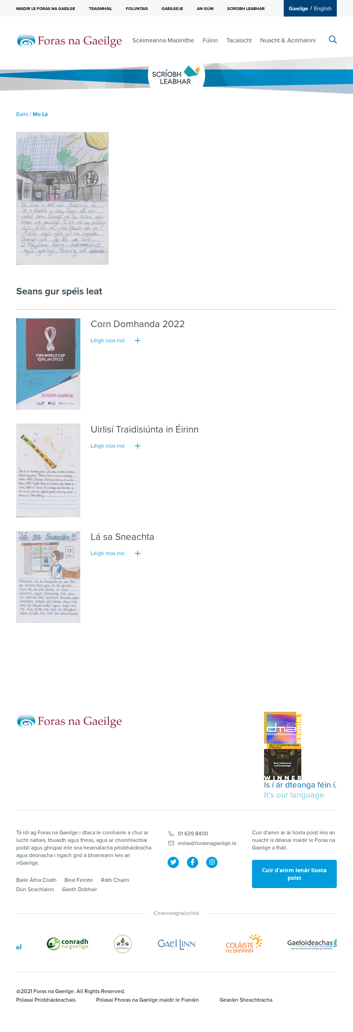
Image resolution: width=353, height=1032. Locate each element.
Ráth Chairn (115, 880)
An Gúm (205, 8)
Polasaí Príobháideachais (45, 1000)
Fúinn (210, 40)
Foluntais (137, 8)
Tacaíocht (239, 40)
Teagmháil (100, 8)
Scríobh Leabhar (246, 8)
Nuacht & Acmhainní (288, 40)
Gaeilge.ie (172, 8)
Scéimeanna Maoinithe (163, 40)
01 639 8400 (193, 833)
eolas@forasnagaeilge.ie (207, 843)
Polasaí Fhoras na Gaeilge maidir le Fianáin (147, 1000)
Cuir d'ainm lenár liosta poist (294, 874)
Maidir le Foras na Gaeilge (45, 8)
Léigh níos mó (107, 340)
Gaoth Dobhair (79, 889)
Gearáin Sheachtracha (246, 1000)
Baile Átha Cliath (36, 880)
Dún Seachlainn (35, 889)
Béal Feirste (78, 880)
